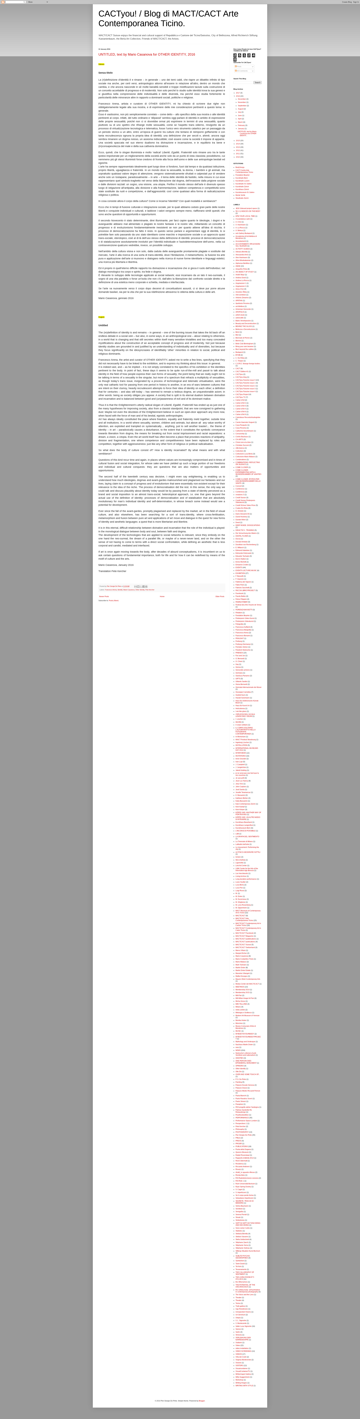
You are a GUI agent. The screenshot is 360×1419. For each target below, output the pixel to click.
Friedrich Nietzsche (243, 650)
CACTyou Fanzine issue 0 (245, 380)
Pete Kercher (149, 590)
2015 (238, 141)
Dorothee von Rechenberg (246, 545)
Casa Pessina (241, 428)
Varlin (238, 1332)
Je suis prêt (240, 778)
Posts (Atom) (114, 601)
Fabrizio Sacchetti (242, 588)
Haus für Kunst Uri (242, 706)
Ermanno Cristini (242, 565)
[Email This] (135, 586)
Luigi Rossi (240, 891)
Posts (239, 67)
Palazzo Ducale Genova (245, 1085)
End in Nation (241, 559)
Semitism (239, 1209)
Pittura (238, 1138)
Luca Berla (240, 885)
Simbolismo (240, 1220)
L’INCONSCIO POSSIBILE (246, 831)
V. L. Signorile (241, 1320)
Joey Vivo (239, 784)
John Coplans (241, 787)
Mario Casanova (129, 590)
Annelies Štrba (241, 292)
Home (162, 596)
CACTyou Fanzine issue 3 (245, 389)
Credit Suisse (241, 498)
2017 (238, 93)
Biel (237, 335)
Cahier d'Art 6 (241, 412)
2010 (238, 157)
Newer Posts (104, 596)
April (240, 119)
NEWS (238, 1050)
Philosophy (240, 1129)
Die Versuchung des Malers (246, 533)
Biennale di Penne (243, 338)
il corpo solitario (242, 725)
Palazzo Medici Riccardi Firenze (248, 1091)
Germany (239, 673)
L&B (237, 834)
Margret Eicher (241, 953)
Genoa (238, 667)
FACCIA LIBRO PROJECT (245, 590)
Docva (238, 539)
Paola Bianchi (241, 1096)
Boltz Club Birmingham (244, 344)
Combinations (241, 460)
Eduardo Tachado (242, 556)
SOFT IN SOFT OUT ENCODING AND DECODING (248, 1224)
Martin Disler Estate (243, 970)
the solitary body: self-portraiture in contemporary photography (248, 1291)
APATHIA (239, 301)
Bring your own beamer (244, 346)
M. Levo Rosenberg (243, 905)
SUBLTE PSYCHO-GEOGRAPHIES (243, 1257)
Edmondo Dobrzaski (243, 553)
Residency (240, 1164)
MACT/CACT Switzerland (245, 947)
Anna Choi (240, 289)
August (241, 109)
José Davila (240, 790)
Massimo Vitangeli (243, 973)
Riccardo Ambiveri (242, 1167)
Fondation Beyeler (243, 175)
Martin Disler (240, 968)
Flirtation (239, 613)
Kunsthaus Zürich (242, 189)
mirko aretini (240, 1010)
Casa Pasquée (241, 425)
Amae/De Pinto (241, 269)
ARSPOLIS (240, 312)
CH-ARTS (239, 439)
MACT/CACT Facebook (244, 933)
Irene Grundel (241, 759)
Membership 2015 (242, 992)
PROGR (239, 1144)
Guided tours (240, 695)
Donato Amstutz (242, 542)
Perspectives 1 (241, 1123)
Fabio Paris (240, 585)
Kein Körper (240, 810)
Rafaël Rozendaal (242, 1155)
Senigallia (239, 1212)
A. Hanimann (241, 225)
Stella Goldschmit (242, 1239)
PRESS (238, 1141)
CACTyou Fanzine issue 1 (245, 383)
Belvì (237, 332)
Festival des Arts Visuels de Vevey (248, 605)
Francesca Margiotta (243, 630)
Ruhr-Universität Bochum (245, 1184)
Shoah (238, 1217)
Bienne (238, 341)
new (237, 1047)
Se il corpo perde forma (244, 1195)
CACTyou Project (242, 394)
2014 (238, 144)
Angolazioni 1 (241, 283)
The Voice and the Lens (245, 1295)
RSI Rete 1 (240, 1181)
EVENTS (239, 568)
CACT (238, 369)
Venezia (239, 1335)
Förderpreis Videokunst (244, 621)
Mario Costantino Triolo (244, 959)
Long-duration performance (246, 879)
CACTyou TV (240, 397)
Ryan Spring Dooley (243, 1187)
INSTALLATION (241, 745)
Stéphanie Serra (242, 1245)
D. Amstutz (240, 511)
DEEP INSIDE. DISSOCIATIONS (248, 525)
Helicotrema (240, 709)
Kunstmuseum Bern (243, 828)
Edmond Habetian (242, 550)
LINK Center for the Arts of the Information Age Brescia (247, 869)
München (239, 1023)
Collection (239, 451)
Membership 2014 (242, 990)
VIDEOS (239, 1354)
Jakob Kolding (241, 770)
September (242, 106)
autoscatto (239, 318)
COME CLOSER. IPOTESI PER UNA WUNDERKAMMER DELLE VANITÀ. (248, 481)
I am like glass (241, 711)
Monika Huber (241, 1020)
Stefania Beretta (242, 1234)
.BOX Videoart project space (246, 208)
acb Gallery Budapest (244, 233)
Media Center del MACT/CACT (247, 984)
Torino (238, 1303)
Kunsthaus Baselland (244, 822)
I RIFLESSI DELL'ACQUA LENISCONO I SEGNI (245, 715)
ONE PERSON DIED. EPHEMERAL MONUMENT (246, 1062)
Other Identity (140, 590)
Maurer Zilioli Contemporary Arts (248, 979)
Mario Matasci (241, 962)
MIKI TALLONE (241, 1004)
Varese (238, 1329)
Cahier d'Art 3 (241, 406)
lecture (238, 857)
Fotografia (239, 624)
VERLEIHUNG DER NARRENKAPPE (243, 1339)
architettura (240, 306)
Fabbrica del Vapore (243, 582)
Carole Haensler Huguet (245, 422)
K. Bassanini (240, 795)
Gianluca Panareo (242, 676)
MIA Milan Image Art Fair (245, 998)
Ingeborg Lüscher (242, 742)
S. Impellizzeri (241, 1192)
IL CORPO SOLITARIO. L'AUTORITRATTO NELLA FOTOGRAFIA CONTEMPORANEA (245, 731)
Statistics (239, 1231)
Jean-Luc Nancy (242, 781)
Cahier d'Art (240, 400)
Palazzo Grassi (241, 1088)
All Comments (242, 71)
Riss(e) (238, 1169)
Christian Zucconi (242, 445)
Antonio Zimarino (242, 298)
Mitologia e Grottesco (244, 1013)
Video (238, 1345)
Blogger (202, 1401)
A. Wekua (239, 230)
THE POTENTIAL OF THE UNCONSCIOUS (245, 1286)
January (241, 129)
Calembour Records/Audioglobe (248, 417)
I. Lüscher (239, 719)
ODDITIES (239, 1058)
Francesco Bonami (243, 636)
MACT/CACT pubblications (246, 939)
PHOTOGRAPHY (242, 1132)
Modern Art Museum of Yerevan (247, 1016)
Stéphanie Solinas (243, 1248)
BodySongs (240, 167)
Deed (238, 522)
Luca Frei (239, 888)
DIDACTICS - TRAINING (245, 530)
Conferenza (240, 492)
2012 (238, 150)
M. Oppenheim (241, 908)
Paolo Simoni (241, 1101)
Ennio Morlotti (241, 562)
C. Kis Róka (240, 358)
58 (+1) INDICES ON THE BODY (248, 211)
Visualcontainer (242, 1368)
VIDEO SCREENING (243, 1351)
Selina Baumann (242, 1206)
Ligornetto (239, 863)
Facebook (239, 593)
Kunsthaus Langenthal (244, 825)
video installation (242, 1348)
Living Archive (241, 876)
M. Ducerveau (241, 899)
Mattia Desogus (242, 976)
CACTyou (239, 374)
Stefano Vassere (242, 1237)
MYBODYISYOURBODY (245, 1034)
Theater (238, 1298)
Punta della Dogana (243, 1149)
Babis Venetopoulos (243, 321)
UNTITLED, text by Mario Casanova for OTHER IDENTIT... (247, 134)
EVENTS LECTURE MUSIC (246, 570)
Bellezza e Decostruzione (245, 329)
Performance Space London (246, 1121)
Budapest (239, 352)
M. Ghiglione (240, 902)
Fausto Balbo (241, 596)
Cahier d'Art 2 (241, 403)
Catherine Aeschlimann (244, 431)
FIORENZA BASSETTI (244, 610)
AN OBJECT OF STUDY (245, 272)
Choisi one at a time (243, 442)
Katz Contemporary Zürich (246, 804)
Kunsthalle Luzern (242, 181)
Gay (237, 664)
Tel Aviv (238, 1266)
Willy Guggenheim (243, 1377)
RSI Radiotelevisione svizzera (247, 1178)
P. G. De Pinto (241, 1079)
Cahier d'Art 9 (241, 414)
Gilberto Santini (241, 681)
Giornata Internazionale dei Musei (248, 687)
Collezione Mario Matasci (245, 457)
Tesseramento (241, 1269)
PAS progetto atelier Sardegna (247, 1107)
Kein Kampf (240, 807)
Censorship (240, 434)
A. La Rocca (240, 228)
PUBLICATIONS (242, 1146)
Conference (240, 489)
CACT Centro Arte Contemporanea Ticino (244, 171)
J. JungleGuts (241, 767)
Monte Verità (240, 195)
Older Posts (219, 596)
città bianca (240, 448)
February (241, 125)
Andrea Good (241, 278)
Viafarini (239, 1343)
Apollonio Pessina (242, 303)
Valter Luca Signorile (243, 1326)
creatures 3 (240, 495)
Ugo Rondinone (242, 1309)
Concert (239, 486)
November (242, 102)
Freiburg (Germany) (243, 644)
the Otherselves (242, 1282)
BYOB (238, 355)
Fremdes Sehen (242, 647)
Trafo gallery (240, 1306)
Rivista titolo (240, 1175)
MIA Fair (239, 995)
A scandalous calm (243, 219)
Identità (120, 590)
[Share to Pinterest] (146, 586)
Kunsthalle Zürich (242, 187)
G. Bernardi (240, 659)
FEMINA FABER (242, 602)
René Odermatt (241, 1161)
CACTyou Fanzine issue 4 (245, 391)
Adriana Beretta (242, 252)
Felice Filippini (241, 599)
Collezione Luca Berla (244, 454)
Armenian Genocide (243, 309)
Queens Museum (242, 1152)
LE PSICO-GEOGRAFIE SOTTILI (248, 852)
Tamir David (240, 1264)
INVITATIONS (241, 756)
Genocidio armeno (243, 670)
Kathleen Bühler (242, 798)
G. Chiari (239, 661)
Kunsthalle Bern (242, 178)
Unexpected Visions (243, 1312)
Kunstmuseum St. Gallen (245, 192)
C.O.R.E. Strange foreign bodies (248, 364)
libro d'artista (240, 860)
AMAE (238, 266)
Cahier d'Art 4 (241, 409)
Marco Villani (241, 950)
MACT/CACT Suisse (243, 945)
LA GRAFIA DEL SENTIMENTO (247, 837)
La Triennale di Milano (244, 841)
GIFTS (238, 679)
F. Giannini (240, 579)
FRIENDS (239, 653)
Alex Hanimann (241, 257)
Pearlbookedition (242, 1115)
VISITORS (239, 1366)
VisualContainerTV (243, 1371)
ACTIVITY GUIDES (243, 249)
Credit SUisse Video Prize (245, 505)
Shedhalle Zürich (242, 198)
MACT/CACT (240, 916)
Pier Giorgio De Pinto (244, 1135)
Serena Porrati (241, 1215)
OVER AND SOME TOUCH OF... (248, 1074)
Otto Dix (239, 1072)
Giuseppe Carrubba (243, 692)
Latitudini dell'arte (242, 844)
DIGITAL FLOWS (242, 536)
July (239, 112)
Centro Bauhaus (242, 437)
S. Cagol (239, 1189)
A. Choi (238, 222)
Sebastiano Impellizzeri (244, 1198)
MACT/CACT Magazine (244, 936)
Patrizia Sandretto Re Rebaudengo (244, 1111)
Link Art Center (241, 866)
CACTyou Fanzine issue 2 (245, 386)
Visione (238, 1363)
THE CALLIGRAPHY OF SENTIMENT (245, 1273)
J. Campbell (240, 765)
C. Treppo (239, 361)
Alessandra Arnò (242, 255)
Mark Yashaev (241, 965)
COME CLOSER (242, 467)
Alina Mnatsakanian (243, 260)
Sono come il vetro (243, 1228)
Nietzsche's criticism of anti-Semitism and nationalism (246, 1054)
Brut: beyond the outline (245, 349)
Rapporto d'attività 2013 (245, 1158)
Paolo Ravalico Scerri (244, 1099)
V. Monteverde (241, 1323)
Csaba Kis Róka (242, 508)
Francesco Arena (111, 590)
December (242, 99)
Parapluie (239, 1104)
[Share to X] (141, 586)
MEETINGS (240, 987)
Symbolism (240, 1261)
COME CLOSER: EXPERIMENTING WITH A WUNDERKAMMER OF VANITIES (248, 472)
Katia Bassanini (242, 801)
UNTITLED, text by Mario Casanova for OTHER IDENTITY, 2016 (146, 54)
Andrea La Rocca (242, 280)
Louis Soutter (241, 882)
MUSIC (238, 1031)
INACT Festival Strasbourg (246, 740)
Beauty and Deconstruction (246, 323)
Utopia (238, 1318)
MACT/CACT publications (245, 942)
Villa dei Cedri (241, 1357)
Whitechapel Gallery (243, 1374)
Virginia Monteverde (243, 1360)
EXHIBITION (240, 573)
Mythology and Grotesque (245, 1042)
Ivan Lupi (239, 762)
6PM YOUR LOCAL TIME (245, 216)
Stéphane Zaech (242, 1242)
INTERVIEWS (241, 753)
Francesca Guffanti (243, 627)
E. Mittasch (240, 548)
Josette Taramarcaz (243, 792)
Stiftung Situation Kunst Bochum (248, 1251)
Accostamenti (241, 241)
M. (236, 893)
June (240, 116)
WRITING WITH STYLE (244, 1386)
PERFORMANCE (242, 1118)
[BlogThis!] (138, 586)
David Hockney (241, 517)
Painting (239, 1082)
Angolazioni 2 (241, 286)
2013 (238, 147)
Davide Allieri (241, 520)
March (240, 122)
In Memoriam (241, 737)
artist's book (240, 315)
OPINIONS (240, 1066)
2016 (238, 96)
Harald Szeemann (242, 698)
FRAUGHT (240, 638)
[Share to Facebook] (143, 586)
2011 (238, 154)
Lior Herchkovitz (242, 873)
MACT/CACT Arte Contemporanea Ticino (244, 919)
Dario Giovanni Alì (242, 514)
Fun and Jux (240, 656)
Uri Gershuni (240, 1315)
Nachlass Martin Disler (244, 1045)
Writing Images (241, 1383)
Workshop (239, 1380)
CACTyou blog (241, 377)
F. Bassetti (239, 576)
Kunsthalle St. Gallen (244, 184)
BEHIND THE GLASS (244, 326)
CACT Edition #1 (242, 371)
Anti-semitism (241, 295)
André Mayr (240, 275)
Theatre (238, 1300)
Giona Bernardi (241, 684)
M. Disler (239, 896)
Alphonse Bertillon (243, 263)
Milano (238, 1007)
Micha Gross (240, 1001)
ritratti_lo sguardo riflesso (245, 1172)
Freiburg (239, 641)
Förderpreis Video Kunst (245, 618)
